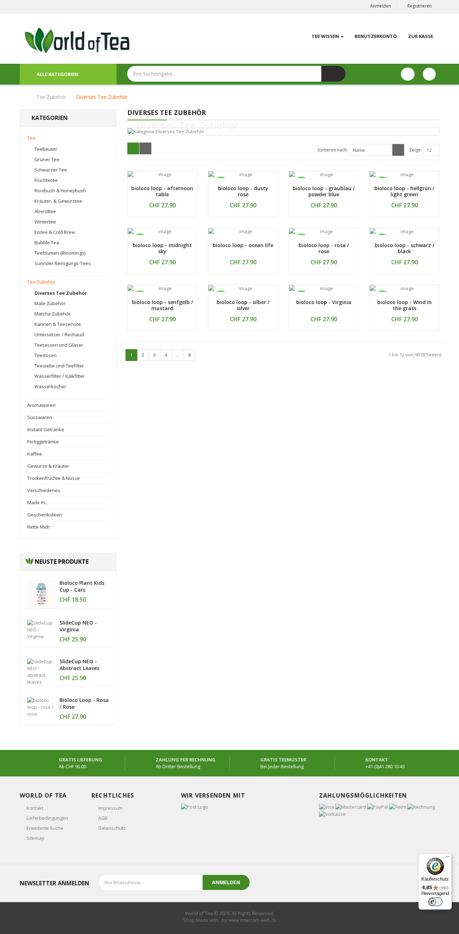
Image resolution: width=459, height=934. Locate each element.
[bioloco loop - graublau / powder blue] (323, 174)
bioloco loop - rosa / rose (324, 248)
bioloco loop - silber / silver (243, 305)
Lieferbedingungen (47, 818)
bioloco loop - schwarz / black (404, 248)
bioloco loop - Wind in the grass (404, 305)
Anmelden (380, 6)
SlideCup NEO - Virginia (78, 626)
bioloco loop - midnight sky (162, 248)
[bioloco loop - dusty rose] (243, 174)
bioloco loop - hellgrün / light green (404, 191)
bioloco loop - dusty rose (243, 191)
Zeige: (415, 150)
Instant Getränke (45, 429)
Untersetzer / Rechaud (59, 334)
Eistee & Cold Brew (54, 232)
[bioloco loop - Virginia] (323, 288)
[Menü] (447, 858)
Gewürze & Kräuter (48, 466)
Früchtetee (46, 180)
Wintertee (45, 221)
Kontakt (35, 808)
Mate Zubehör (50, 303)
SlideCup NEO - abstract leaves (79, 664)
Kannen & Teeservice (57, 324)
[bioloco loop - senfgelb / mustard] (162, 288)
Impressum (110, 808)
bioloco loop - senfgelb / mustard (162, 305)
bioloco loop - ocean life (243, 245)
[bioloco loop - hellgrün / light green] (404, 174)
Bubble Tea (46, 242)
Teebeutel (45, 149)
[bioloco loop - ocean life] (243, 231)
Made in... (37, 502)
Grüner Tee (47, 159)
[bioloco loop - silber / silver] (243, 288)
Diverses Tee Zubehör (102, 97)
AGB (103, 818)
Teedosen (45, 355)
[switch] (435, 901)
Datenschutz (112, 828)
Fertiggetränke (43, 441)
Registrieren (419, 6)
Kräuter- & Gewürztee (58, 201)
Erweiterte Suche (45, 828)
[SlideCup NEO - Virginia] (41, 629)
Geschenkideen (44, 514)
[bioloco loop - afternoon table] (162, 174)
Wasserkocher (50, 386)
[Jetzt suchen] (333, 74)
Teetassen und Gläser (58, 345)
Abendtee (45, 211)
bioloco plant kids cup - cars (82, 586)
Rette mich (38, 527)
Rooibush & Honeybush (60, 190)
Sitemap (35, 838)
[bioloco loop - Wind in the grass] (404, 288)
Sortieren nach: (332, 150)
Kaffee (34, 454)
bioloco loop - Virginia (323, 302)
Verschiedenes (43, 490)
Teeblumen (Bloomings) (59, 253)
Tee (31, 138)
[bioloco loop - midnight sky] (162, 231)
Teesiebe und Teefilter (59, 365)
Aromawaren (41, 405)
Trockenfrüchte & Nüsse (53, 478)
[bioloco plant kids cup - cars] (41, 594)
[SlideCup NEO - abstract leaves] (41, 671)
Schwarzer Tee (50, 170)
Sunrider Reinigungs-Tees (62, 263)
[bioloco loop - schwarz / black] (404, 231)
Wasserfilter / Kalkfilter (59, 376)
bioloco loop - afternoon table (162, 191)
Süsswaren (39, 417)
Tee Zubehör (51, 97)
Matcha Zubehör (52, 313)
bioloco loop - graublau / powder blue (324, 191)
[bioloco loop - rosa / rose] (41, 706)
